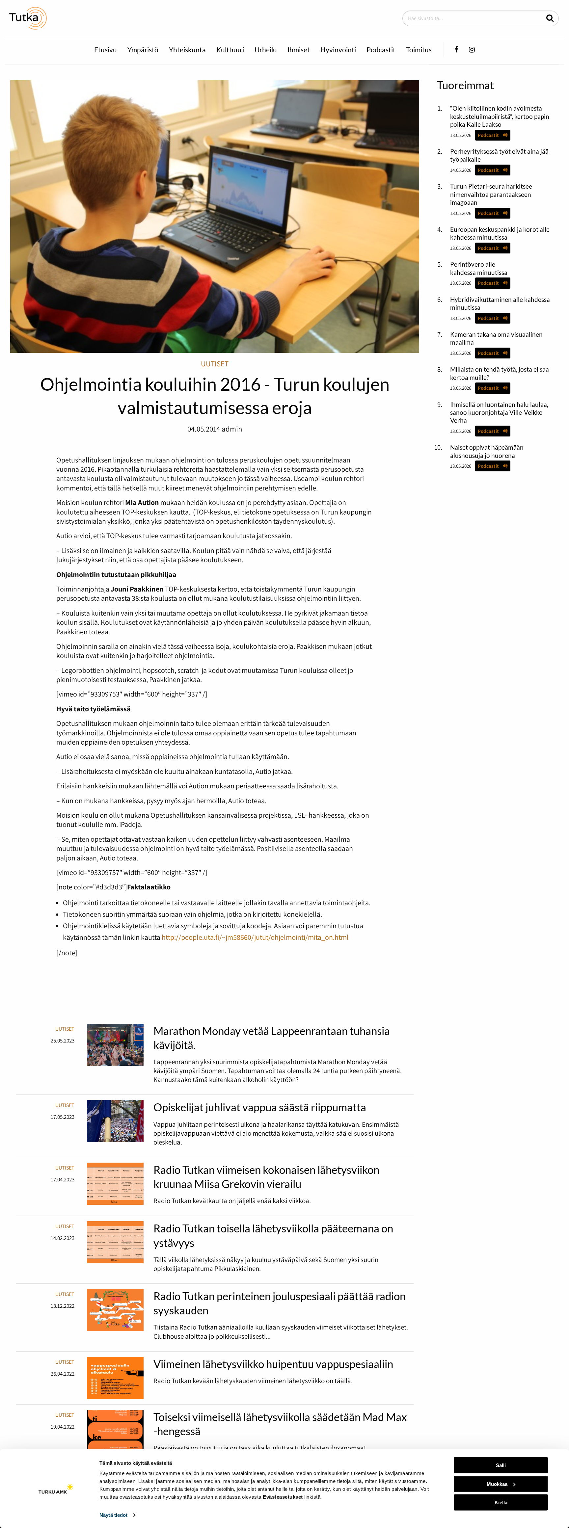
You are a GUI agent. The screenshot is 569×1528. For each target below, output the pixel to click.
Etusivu (105, 49)
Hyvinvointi (338, 49)
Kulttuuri (230, 49)
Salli (501, 1465)
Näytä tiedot (113, 1515)
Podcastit (380, 49)
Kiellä (501, 1502)
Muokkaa (497, 1484)
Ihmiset (298, 49)
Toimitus (419, 49)
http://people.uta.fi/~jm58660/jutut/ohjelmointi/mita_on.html (255, 937)
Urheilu (266, 49)
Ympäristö (142, 49)
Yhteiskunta (187, 49)
